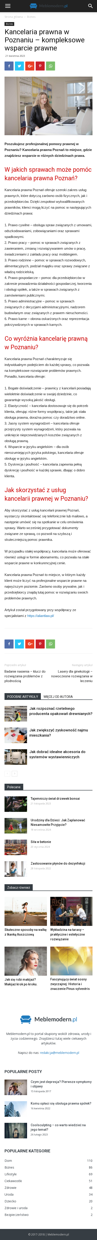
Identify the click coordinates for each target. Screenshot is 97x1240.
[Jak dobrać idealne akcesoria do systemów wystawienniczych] (16, 757)
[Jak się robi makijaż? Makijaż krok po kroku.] (26, 961)
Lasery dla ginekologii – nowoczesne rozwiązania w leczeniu (71, 676)
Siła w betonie (41, 842)
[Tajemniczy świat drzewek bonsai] (16, 804)
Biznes (31, 17)
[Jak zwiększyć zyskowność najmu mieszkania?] (16, 735)
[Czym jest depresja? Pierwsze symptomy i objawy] (16, 1087)
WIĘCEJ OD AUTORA (58, 697)
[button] (90, 6)
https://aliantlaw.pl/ (40, 616)
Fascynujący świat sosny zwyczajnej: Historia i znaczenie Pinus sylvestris (70, 984)
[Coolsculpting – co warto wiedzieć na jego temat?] (16, 1130)
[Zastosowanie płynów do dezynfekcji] (16, 869)
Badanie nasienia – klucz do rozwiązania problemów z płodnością (25, 676)
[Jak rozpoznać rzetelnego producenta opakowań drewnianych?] (16, 714)
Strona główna (14, 17)
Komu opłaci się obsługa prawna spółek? (61, 1103)
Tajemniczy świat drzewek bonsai (55, 798)
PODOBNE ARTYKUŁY (22, 697)
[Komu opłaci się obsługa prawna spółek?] (16, 1109)
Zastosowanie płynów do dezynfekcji (58, 863)
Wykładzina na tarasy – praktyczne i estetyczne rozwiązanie (67, 934)
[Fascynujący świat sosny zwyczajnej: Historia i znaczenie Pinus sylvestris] (71, 961)
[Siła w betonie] (16, 847)
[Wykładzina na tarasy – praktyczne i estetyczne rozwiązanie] (71, 911)
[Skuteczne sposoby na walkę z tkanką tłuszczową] (26, 911)
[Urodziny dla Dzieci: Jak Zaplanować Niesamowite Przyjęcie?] (16, 826)
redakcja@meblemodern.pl (59, 1052)
